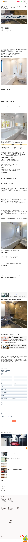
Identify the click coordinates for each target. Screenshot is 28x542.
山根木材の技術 (10, 500)
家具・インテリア (11, 522)
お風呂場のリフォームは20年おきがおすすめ (7, 29)
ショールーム (18, 510)
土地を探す (2, 510)
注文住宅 (2, 496)
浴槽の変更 (3, 33)
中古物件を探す (3, 509)
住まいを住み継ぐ (3, 486)
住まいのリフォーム (3, 484)
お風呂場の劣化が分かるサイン (5, 28)
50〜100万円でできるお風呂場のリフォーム (6, 35)
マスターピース (4, 499)
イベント (9, 502)
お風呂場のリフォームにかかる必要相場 (6, 30)
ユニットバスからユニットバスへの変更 (6, 36)
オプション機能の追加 (4, 34)
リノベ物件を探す (10, 509)
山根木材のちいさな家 (4, 502)
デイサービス (10, 520)
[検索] (26, 448)
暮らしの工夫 (2, 488)
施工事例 (2, 503)
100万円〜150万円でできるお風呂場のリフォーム (7, 37)
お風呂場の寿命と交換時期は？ (5, 27)
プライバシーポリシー (3, 536)
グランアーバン (10, 512)
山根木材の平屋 (4, 501)
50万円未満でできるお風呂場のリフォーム (6, 31)
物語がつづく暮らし (3, 490)
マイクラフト (3, 500)
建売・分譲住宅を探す (3, 508)
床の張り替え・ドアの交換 (5, 32)
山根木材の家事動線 (11, 501)
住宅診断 (18, 508)
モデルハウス (9, 498)
